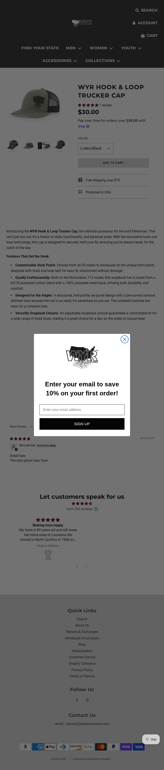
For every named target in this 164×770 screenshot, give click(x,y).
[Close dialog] (124, 339)
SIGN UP (82, 424)
